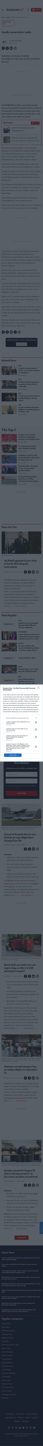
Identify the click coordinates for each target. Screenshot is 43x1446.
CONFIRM (12, 755)
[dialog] (21, 723)
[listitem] (21, 718)
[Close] (39, 688)
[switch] (35, 722)
